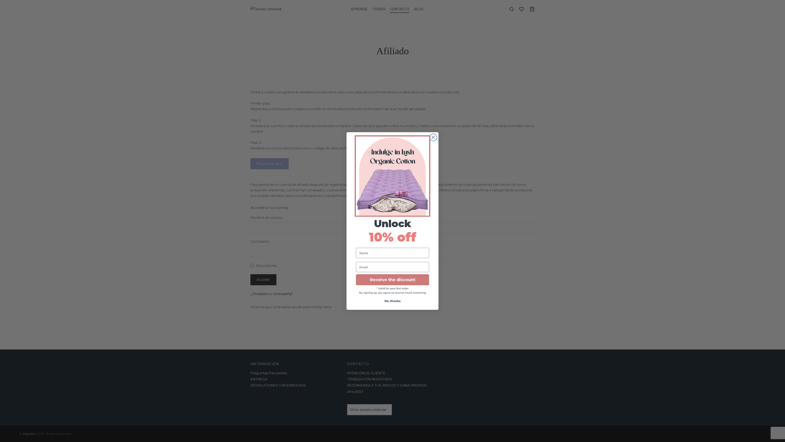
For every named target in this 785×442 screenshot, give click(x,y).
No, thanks (393, 300)
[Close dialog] (433, 137)
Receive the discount (392, 279)
